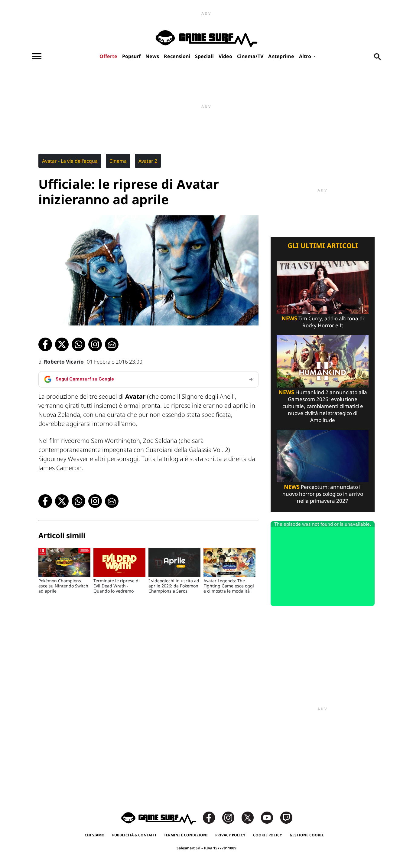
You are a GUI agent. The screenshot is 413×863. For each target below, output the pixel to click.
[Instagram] (231, 817)
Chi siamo (95, 835)
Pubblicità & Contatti (134, 835)
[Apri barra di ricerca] (377, 56)
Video (225, 56)
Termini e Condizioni (186, 835)
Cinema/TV (250, 56)
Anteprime (281, 56)
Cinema (118, 161)
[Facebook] (212, 817)
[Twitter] (251, 817)
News (152, 56)
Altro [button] (305, 56)
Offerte (108, 56)
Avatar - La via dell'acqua (70, 161)
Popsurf (131, 56)
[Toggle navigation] (36, 56)
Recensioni (177, 56)
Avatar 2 (147, 161)
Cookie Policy (267, 835)
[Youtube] (270, 817)
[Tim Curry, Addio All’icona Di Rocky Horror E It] (323, 287)
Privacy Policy (230, 835)
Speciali (204, 56)
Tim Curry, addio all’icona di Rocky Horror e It (322, 322)
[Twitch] (286, 817)
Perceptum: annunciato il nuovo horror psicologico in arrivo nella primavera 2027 (322, 493)
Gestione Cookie (307, 835)
